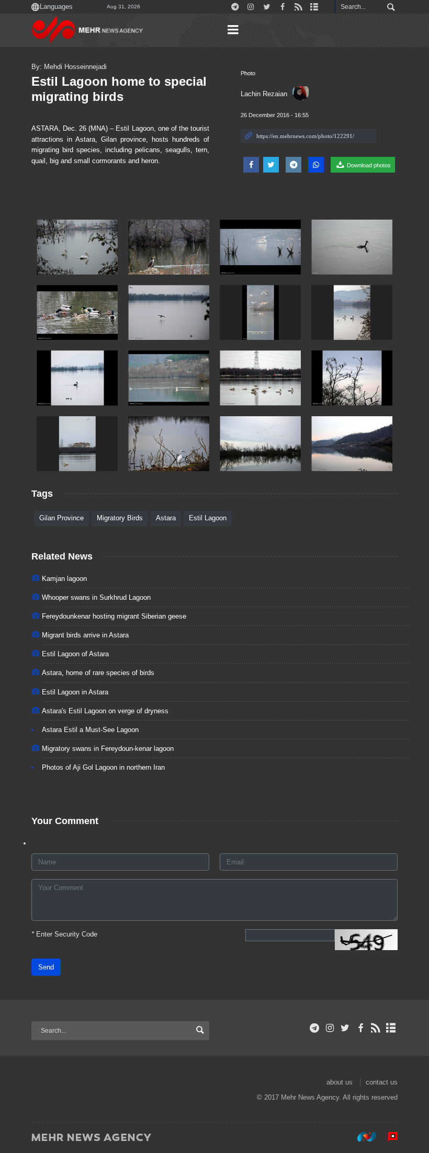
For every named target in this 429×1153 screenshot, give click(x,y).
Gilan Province (61, 518)
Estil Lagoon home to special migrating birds (119, 89)
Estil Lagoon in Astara (75, 692)
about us (339, 1082)
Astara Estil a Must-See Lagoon (90, 730)
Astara (166, 518)
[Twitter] (345, 1028)
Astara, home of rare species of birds (98, 673)
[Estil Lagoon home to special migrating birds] (77, 247)
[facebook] (360, 1028)
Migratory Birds (120, 518)
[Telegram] (314, 1028)
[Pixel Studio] (388, 1136)
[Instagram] (329, 1028)
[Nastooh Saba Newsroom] (361, 1136)
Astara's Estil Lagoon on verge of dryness (105, 711)
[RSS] (375, 1028)
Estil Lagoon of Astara (75, 654)
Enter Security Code (64, 934)
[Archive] (391, 1028)
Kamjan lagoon (64, 579)
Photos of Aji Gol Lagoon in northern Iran (103, 767)
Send (46, 967)
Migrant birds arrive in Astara (85, 635)
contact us (382, 1082)
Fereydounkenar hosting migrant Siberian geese (114, 616)
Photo (248, 73)
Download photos (368, 165)
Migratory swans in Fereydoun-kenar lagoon (108, 748)
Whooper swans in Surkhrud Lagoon (96, 597)
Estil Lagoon (208, 518)
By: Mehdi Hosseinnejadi (69, 67)
